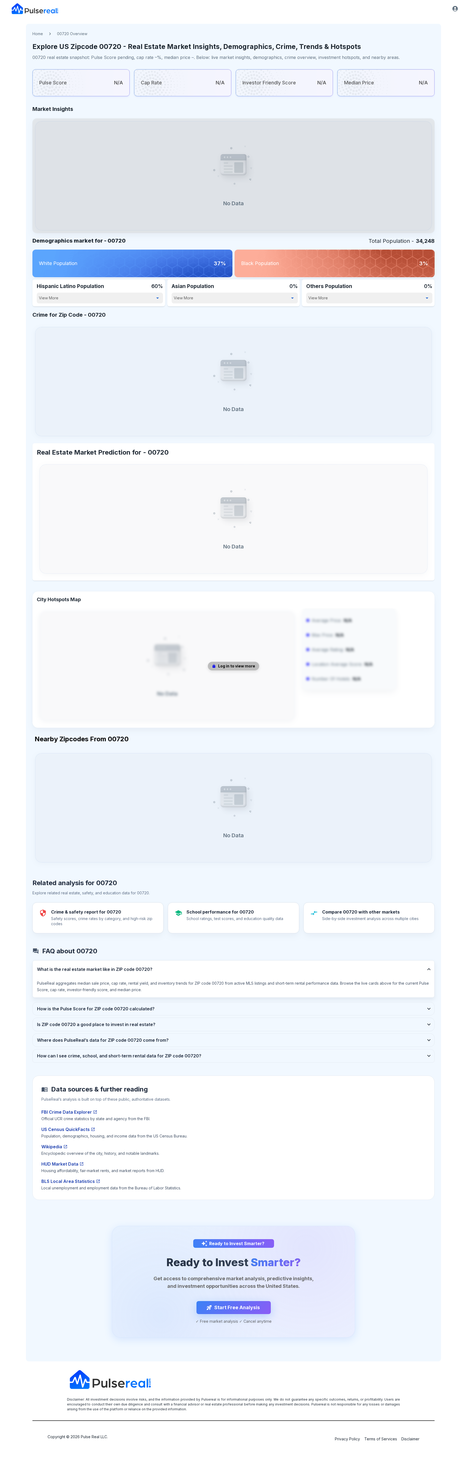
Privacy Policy (347, 1439)
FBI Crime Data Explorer (66, 1112)
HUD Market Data (59, 1164)
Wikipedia (51, 1146)
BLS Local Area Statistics (68, 1181)
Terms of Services (380, 1439)
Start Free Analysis (237, 1307)
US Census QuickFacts (65, 1129)
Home (37, 33)
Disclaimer (410, 1439)
